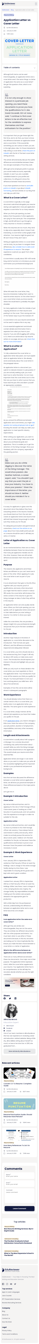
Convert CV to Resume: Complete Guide (17, 1085)
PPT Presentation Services (11, 1299)
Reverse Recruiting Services (11, 1303)
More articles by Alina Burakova (19, 1051)
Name (8, 1175)
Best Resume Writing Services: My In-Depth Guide (19, 1230)
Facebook (9, 1028)
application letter (13, 721)
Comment (9, 1190)
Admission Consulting (11, 1239)
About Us (5, 1315)
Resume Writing (9, 15)
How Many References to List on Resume (17, 1146)
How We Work (7, 1322)
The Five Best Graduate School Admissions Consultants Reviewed (18, 1242)
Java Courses (7, 1296)
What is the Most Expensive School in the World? (19, 1254)
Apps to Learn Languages (11, 1292)
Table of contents (12, 67)
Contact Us (6, 1318)
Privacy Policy (7, 1331)
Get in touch (10, 1025)
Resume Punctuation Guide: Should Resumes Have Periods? (18, 1116)
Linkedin (8, 1031)
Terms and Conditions (10, 1334)
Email (8, 1183)
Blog (3, 1311)
